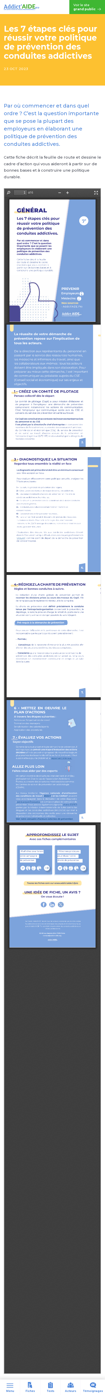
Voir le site (84, 7)
